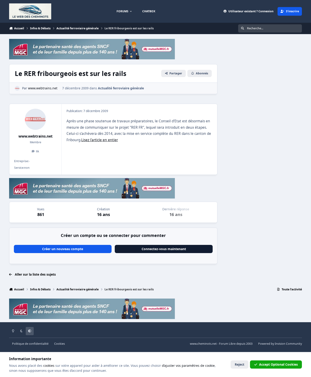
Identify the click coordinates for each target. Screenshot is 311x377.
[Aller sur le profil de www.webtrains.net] (17, 88)
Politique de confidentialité (30, 344)
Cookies (59, 344)
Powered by (280, 344)
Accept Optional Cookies (278, 364)
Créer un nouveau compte (62, 249)
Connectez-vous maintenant (164, 249)
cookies (48, 365)
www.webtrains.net (35, 136)
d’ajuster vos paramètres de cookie (188, 365)
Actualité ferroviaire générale (121, 88)
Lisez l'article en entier (99, 140)
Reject (239, 364)
